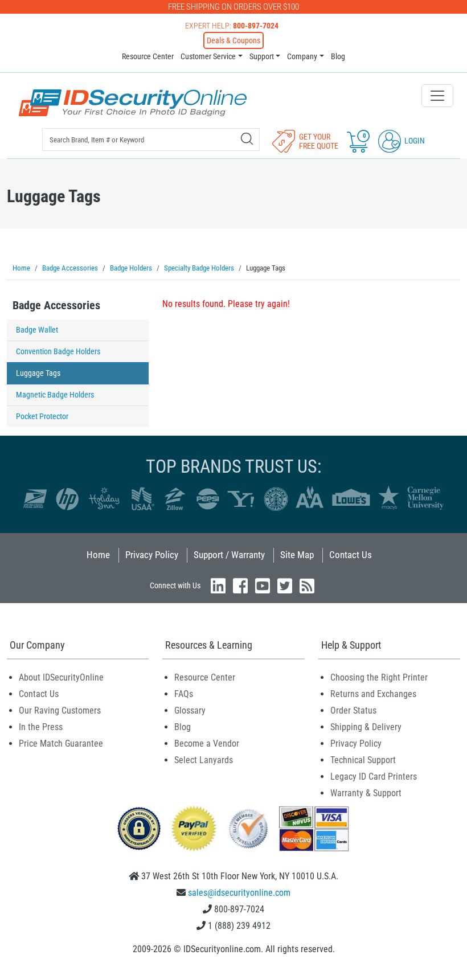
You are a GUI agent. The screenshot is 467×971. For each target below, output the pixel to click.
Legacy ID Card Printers (373, 776)
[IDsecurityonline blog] (307, 586)
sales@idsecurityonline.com (239, 892)
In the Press (41, 727)
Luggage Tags (38, 373)
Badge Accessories (56, 305)
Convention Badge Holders (58, 351)
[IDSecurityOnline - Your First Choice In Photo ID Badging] (133, 102)
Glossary (190, 710)
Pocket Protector (42, 416)
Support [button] (261, 56)
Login (414, 140)
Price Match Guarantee (61, 743)
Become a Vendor (206, 743)
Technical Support (363, 760)
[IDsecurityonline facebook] (240, 586)
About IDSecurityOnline (61, 677)
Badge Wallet (37, 329)
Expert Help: (231, 25)
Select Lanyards (203, 760)
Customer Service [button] (208, 56)
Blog (338, 56)
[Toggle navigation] (437, 95)
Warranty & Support (366, 793)
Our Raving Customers (60, 710)
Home (98, 554)
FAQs (183, 694)
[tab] (78, 308)
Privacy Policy (151, 554)
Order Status (353, 710)
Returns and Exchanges (373, 694)
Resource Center (148, 56)
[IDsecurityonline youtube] (262, 586)
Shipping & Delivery (366, 727)
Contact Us (350, 554)
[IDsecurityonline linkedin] (218, 586)
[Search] (246, 138)
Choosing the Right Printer (379, 677)
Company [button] (302, 56)
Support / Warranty (229, 554)
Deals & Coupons (233, 40)
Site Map (297, 554)
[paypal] (139, 827)
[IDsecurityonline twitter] (285, 586)
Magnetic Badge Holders (55, 394)
